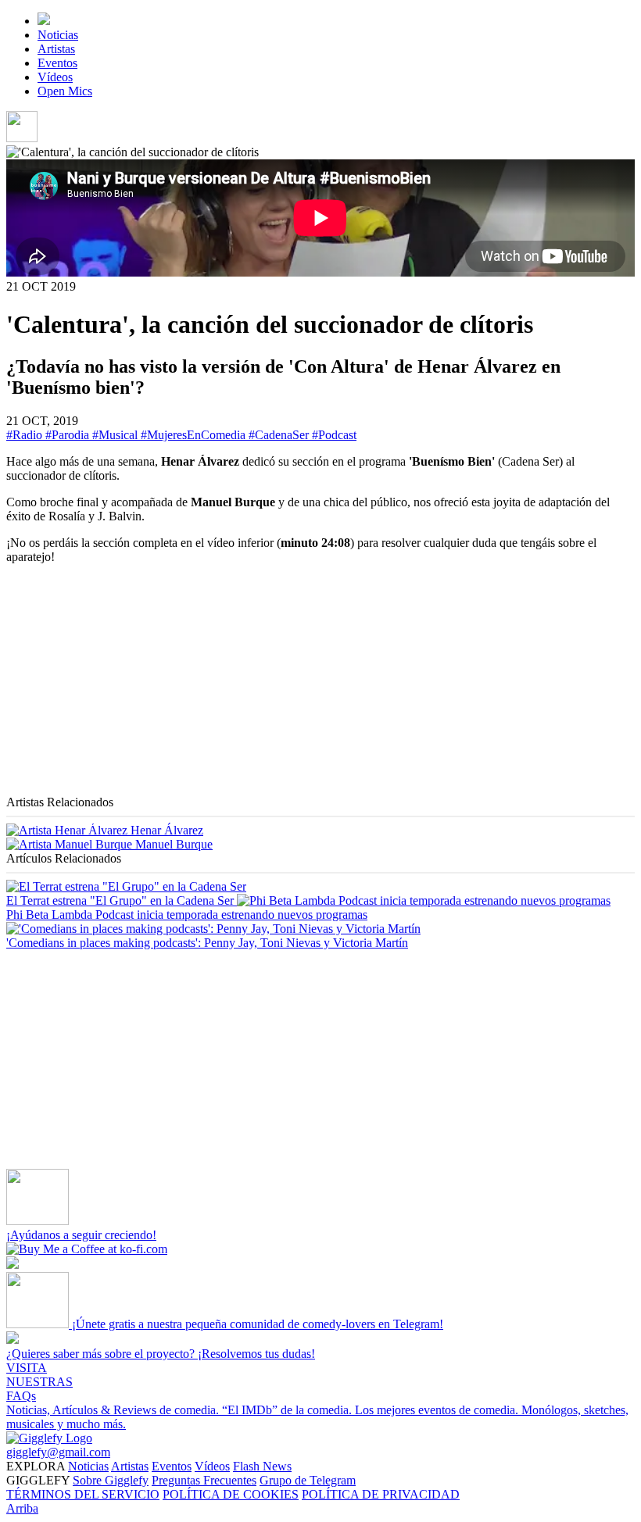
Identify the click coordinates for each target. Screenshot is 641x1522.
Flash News (262, 1466)
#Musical (116, 434)
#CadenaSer (280, 434)
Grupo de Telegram (308, 1480)
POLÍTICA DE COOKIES (231, 1494)
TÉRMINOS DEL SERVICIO (82, 1494)
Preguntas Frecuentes (204, 1480)
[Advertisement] (320, 686)
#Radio (25, 434)
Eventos (57, 63)
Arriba (22, 1508)
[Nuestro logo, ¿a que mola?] (49, 1438)
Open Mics (65, 91)
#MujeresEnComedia (195, 434)
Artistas (56, 48)
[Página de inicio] (44, 20)
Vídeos (55, 77)
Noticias (58, 34)
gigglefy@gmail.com (58, 1452)
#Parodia (68, 434)
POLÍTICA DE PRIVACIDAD (381, 1494)
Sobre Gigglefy (111, 1480)
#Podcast (334, 434)
